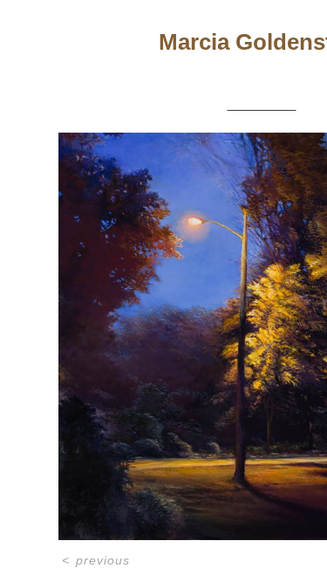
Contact (279, 68)
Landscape (262, 104)
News (223, 68)
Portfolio (165, 68)
